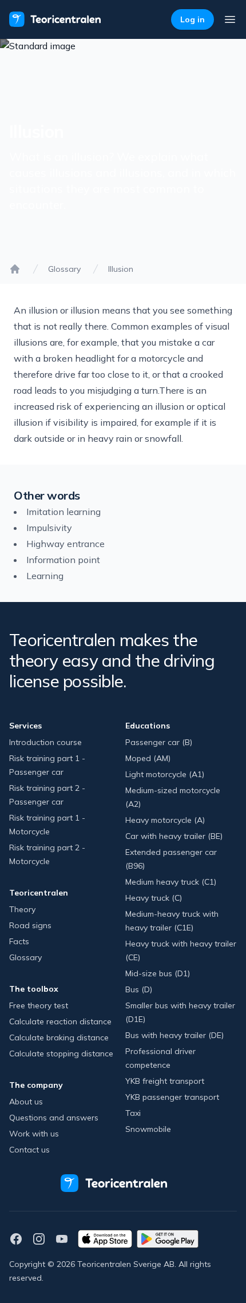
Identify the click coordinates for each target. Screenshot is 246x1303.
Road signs (30, 925)
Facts (19, 941)
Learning (45, 575)
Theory (22, 909)
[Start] (15, 269)
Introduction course (45, 742)
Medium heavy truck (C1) (170, 882)
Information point (63, 559)
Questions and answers (53, 1117)
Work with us (34, 1133)
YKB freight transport (164, 1081)
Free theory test (38, 1005)
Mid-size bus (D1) (157, 973)
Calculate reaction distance (60, 1021)
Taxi (133, 1113)
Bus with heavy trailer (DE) (174, 1035)
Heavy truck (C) (153, 898)
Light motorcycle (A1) (164, 774)
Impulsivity (49, 527)
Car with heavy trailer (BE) (174, 836)
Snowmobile (148, 1129)
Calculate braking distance (59, 1037)
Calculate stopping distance (61, 1053)
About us (26, 1101)
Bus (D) (138, 989)
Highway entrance (65, 543)
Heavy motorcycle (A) (165, 820)
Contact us (29, 1149)
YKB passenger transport (172, 1097)
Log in (192, 19)
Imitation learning (63, 511)
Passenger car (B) (158, 742)
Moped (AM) (147, 758)
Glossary (64, 269)
